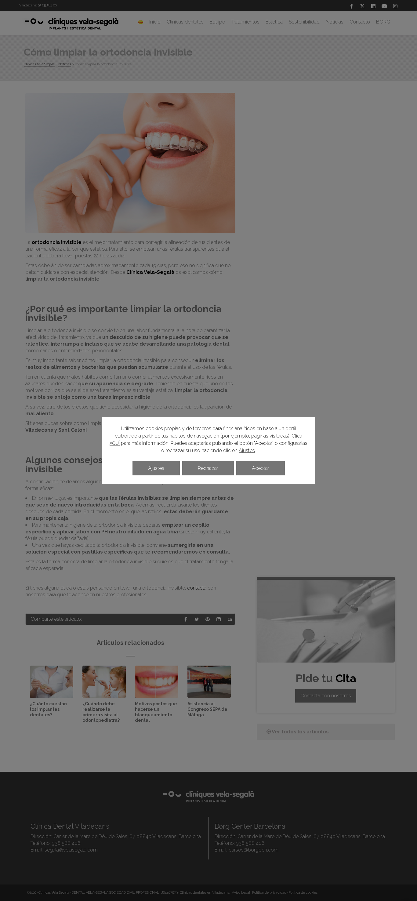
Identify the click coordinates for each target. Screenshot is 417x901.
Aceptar (260, 468)
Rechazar (208, 468)
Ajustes (247, 450)
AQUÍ (115, 443)
